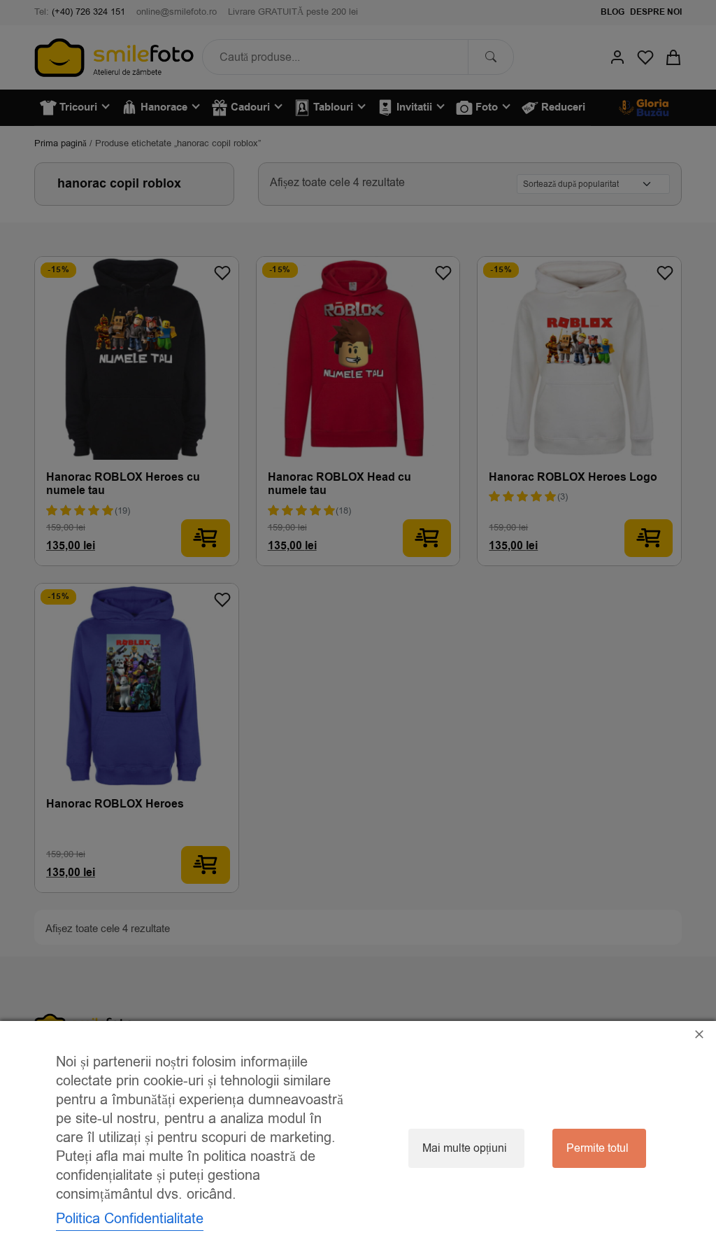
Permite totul (597, 1148)
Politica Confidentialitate (129, 1218)
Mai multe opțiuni (464, 1148)
